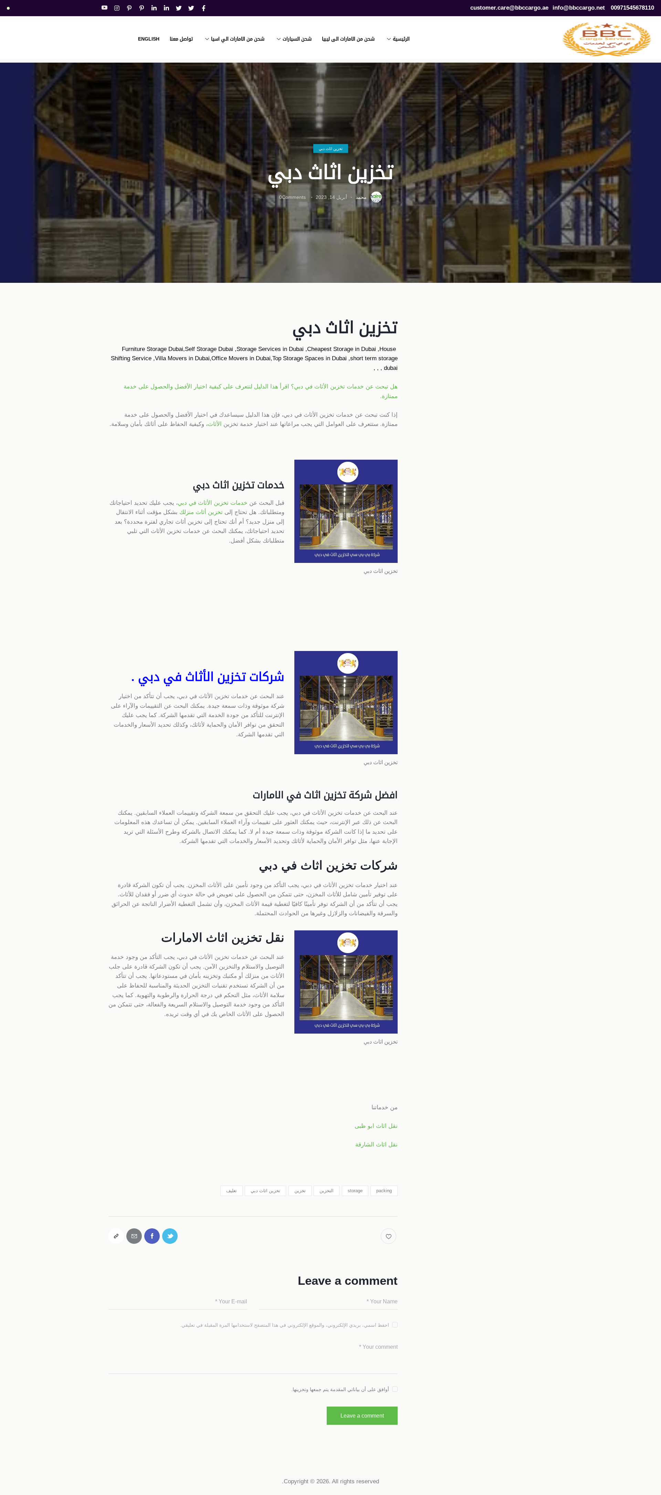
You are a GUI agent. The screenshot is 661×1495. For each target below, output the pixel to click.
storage (355, 1190)
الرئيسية (401, 39)
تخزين (300, 1190)
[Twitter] (191, 8)
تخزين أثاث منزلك (201, 512)
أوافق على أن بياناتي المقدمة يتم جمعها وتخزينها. (340, 1389)
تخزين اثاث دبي (331, 149)
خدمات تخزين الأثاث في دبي (213, 503)
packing (384, 1190)
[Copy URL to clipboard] (116, 1236)
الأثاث (215, 424)
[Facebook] (204, 8)
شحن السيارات (297, 39)
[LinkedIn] (166, 8)
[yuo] (104, 8)
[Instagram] (117, 8)
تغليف (231, 1190)
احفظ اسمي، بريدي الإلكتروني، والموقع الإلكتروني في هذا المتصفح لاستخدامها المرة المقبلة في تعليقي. (284, 1325)
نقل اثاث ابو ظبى (376, 1126)
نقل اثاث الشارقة (376, 1144)
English (148, 39)
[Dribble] (142, 8)
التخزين (326, 1190)
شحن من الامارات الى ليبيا (348, 39)
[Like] (389, 1236)
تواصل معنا (181, 39)
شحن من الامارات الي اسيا (237, 39)
